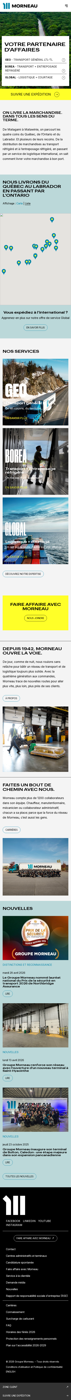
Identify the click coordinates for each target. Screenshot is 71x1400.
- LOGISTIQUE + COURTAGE (29, 77)
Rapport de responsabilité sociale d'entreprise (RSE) (37, 1295)
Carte (19, 203)
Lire (7, 993)
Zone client (10, 1386)
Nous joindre (35, 618)
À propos (11, 698)
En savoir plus (35, 327)
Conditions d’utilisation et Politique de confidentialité (34, 1366)
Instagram (14, 1225)
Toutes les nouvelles (19, 1176)
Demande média (15, 1282)
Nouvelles (12, 1289)
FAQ (8, 1325)
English (10, 1371)
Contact (11, 1249)
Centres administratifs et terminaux (26, 1255)
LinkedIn (29, 1221)
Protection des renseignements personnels (31, 1338)
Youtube (44, 1221)
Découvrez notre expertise (23, 573)
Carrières (11, 829)
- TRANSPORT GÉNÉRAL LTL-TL (29, 59)
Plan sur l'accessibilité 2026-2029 (26, 1345)
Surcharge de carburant (20, 1318)
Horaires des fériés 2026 (20, 1332)
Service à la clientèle (18, 1275)
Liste (28, 203)
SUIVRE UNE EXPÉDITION (16, 1395)
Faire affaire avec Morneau (34, 1238)
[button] (47, 242)
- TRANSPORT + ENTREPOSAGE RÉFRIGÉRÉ (31, 68)
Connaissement (15, 1312)
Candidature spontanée (20, 1262)
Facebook (13, 1221)
